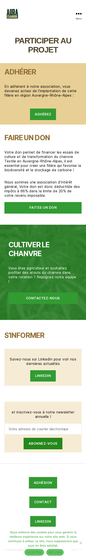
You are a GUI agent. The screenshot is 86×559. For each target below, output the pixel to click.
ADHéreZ (43, 114)
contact (43, 502)
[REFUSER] (80, 543)
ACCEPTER (34, 552)
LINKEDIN (43, 376)
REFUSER (55, 552)
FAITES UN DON (43, 207)
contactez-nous (43, 298)
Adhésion (43, 483)
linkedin (43, 521)
